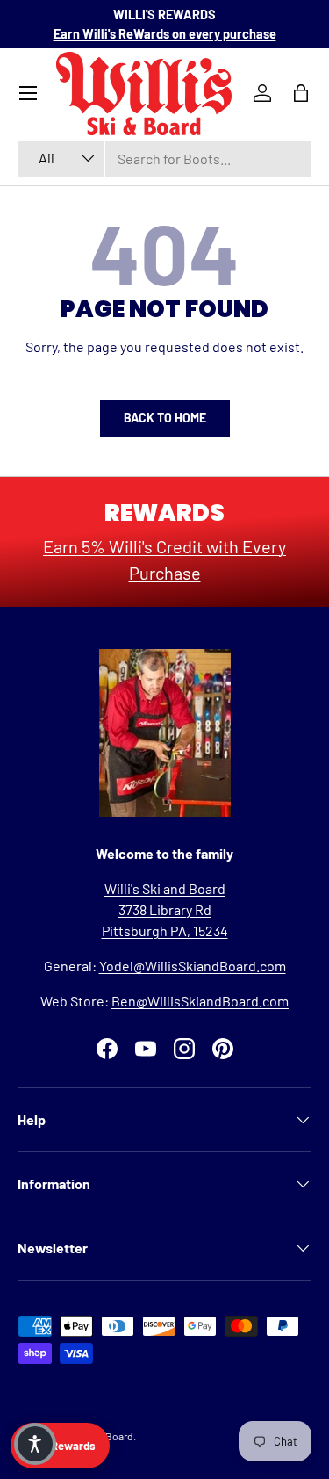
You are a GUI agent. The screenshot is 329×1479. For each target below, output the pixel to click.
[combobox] (164, 159)
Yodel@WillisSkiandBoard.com (192, 965)
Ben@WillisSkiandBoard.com (200, 1000)
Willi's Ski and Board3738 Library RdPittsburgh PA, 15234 (165, 909)
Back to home (165, 417)
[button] (35, 1444)
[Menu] (28, 93)
